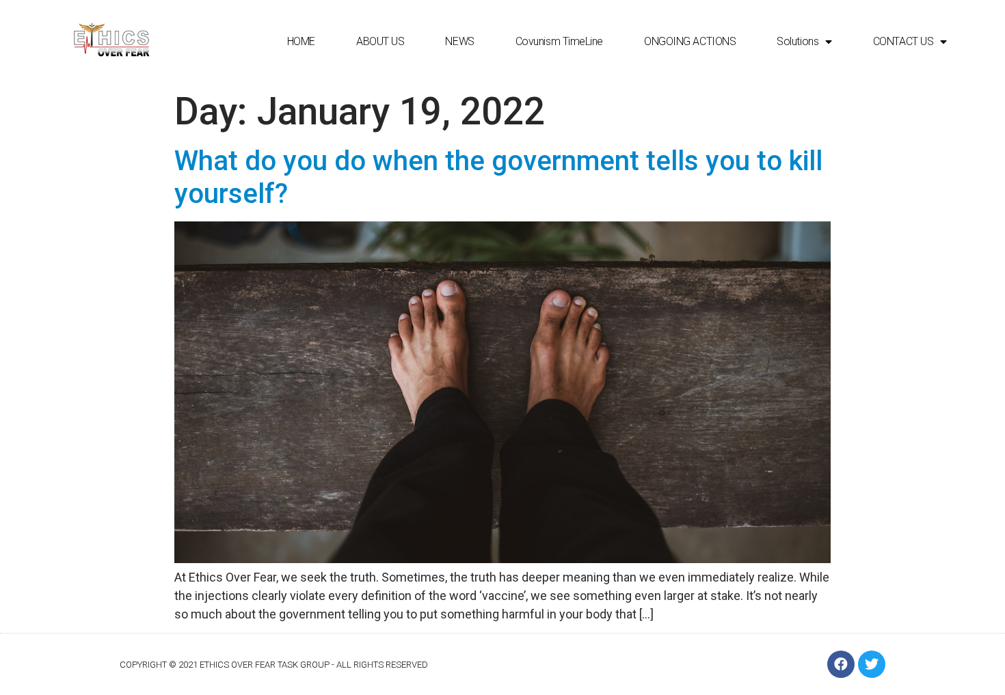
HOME (301, 41)
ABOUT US (380, 41)
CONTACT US (903, 41)
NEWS (459, 41)
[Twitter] (871, 664)
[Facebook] (841, 664)
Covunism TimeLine (559, 41)
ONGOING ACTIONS (690, 41)
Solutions (797, 41)
